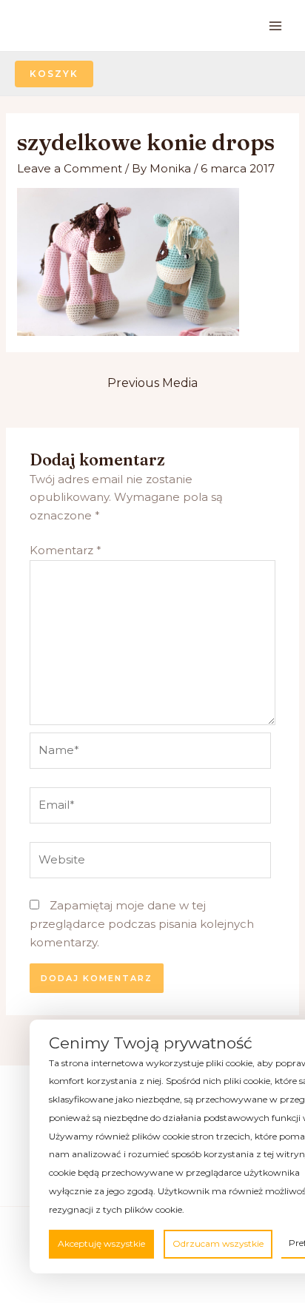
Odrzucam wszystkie (218, 1243)
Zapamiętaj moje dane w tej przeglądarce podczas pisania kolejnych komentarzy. (142, 923)
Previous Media (152, 383)
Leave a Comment (69, 168)
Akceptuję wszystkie (101, 1243)
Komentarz (65, 550)
